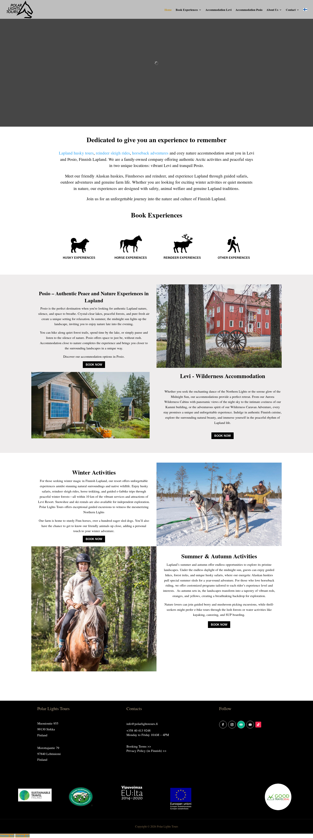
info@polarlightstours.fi (142, 723)
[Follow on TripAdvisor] (241, 724)
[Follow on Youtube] (250, 724)
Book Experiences (187, 10)
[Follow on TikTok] (258, 724)
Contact (291, 10)
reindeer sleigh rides (113, 153)
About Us (272, 10)
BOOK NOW (94, 364)
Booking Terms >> (138, 746)
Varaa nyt (7, 835)
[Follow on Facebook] (223, 724)
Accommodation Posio (248, 10)
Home (168, 10)
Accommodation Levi (218, 10)
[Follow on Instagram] (232, 724)
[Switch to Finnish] (305, 13)
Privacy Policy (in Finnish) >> (146, 750)
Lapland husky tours (76, 153)
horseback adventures (150, 153)
